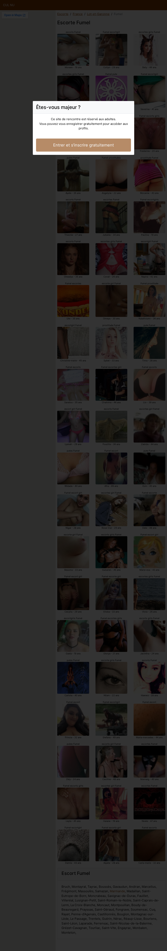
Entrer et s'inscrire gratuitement (83, 145)
